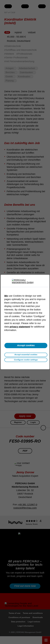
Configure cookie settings (26, 360)
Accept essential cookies (25, 354)
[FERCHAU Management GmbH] (25, 281)
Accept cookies (26, 345)
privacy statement (20, 326)
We (6, 295)
